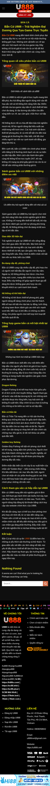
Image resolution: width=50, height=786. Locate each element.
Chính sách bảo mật (39, 618)
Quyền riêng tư (36, 643)
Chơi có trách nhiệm (39, 623)
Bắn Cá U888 (8, 35)
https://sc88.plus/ (10, 689)
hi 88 (17, 679)
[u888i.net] (25, 8)
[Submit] (45, 583)
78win (5, 699)
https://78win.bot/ (10, 695)
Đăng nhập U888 (12, 718)
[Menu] (3, 8)
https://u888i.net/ (34, 747)
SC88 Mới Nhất (9, 692)
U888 (27, 539)
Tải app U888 (11, 731)
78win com (14, 699)
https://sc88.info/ (10, 686)
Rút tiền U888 (11, 727)
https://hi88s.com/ (10, 682)
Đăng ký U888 (11, 713)
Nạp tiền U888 (11, 722)
